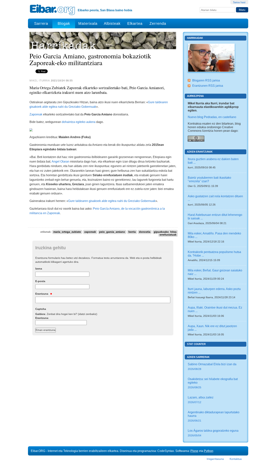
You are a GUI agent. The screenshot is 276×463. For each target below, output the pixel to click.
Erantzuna (42, 293)
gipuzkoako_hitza (165, 231)
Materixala (87, 23)
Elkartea (135, 23)
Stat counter (196, 344)
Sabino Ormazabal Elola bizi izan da (212, 366)
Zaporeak (35, 114)
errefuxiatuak (168, 234)
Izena (38, 268)
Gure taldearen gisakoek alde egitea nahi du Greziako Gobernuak (111, 201)
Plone (194, 450)
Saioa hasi (239, 2)
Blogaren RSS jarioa (206, 80)
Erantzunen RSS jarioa (207, 85)
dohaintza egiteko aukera (78, 121)
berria (132, 231)
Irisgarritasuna (215, 458)
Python (208, 450)
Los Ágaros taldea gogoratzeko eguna (213, 433)
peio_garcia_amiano (112, 231)
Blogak (64, 23)
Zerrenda (157, 23)
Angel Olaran (60, 161)
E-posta (40, 281)
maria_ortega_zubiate (67, 231)
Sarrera (41, 23)
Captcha (40, 308)
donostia (144, 231)
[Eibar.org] (52, 9)
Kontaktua (236, 458)
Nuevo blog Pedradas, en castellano (212, 117)
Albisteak (112, 23)
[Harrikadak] (211, 57)
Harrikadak (195, 38)
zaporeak (90, 231)
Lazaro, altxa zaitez (200, 400)
